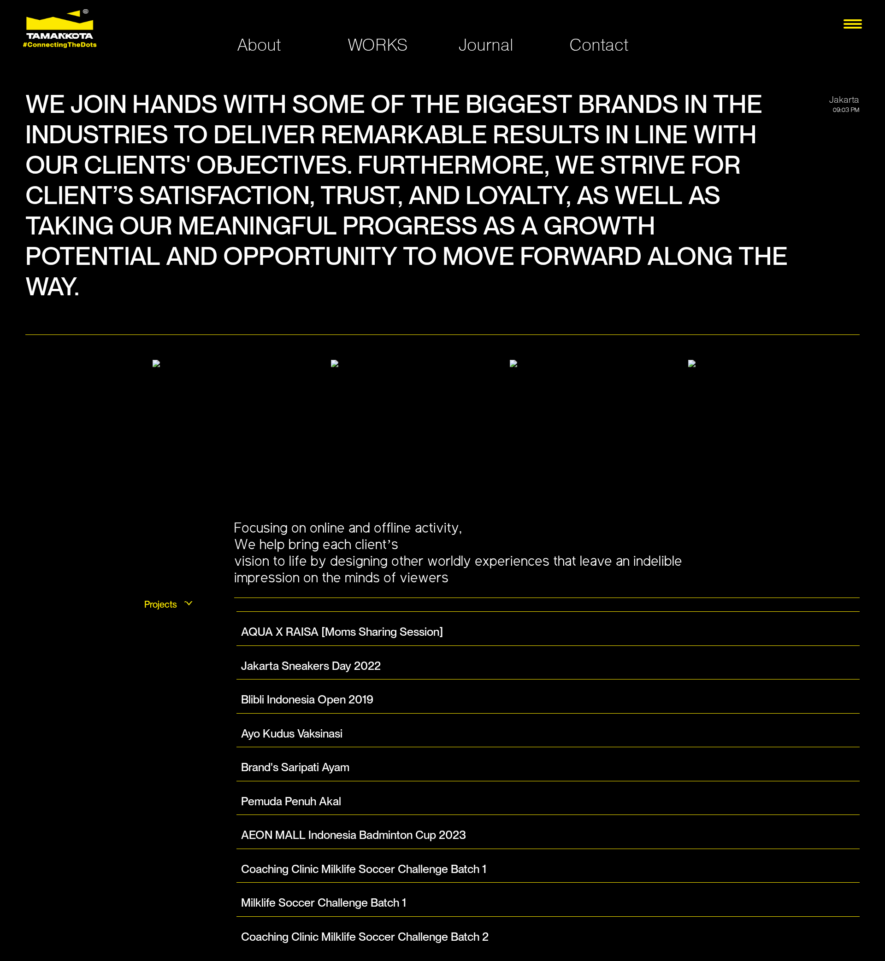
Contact (598, 44)
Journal (486, 44)
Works (377, 44)
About (259, 44)
